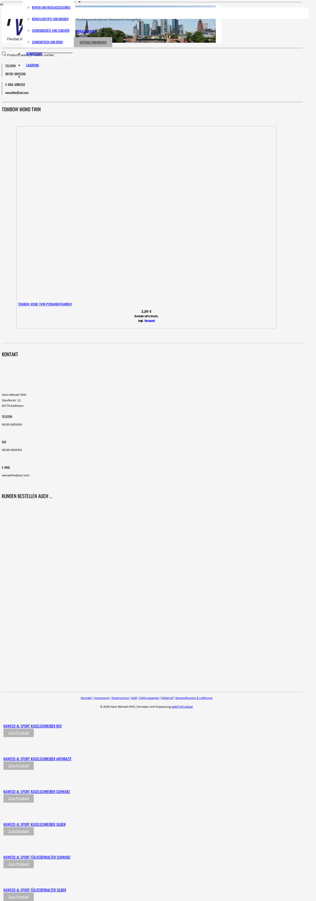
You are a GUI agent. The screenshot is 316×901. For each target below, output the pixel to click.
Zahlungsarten (149, 698)
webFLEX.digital (182, 707)
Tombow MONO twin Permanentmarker (45, 304)
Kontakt (86, 698)
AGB (134, 698)
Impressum (102, 698)
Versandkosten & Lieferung (193, 698)
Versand (149, 321)
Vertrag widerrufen (93, 42)
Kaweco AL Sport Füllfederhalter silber (34, 890)
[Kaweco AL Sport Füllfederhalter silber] (100, 880)
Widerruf (167, 698)
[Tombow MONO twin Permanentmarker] (103, 297)
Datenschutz (120, 698)
